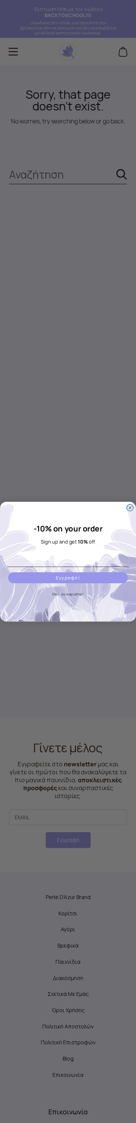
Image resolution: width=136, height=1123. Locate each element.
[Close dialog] (130, 507)
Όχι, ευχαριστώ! (68, 594)
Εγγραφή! (68, 578)
